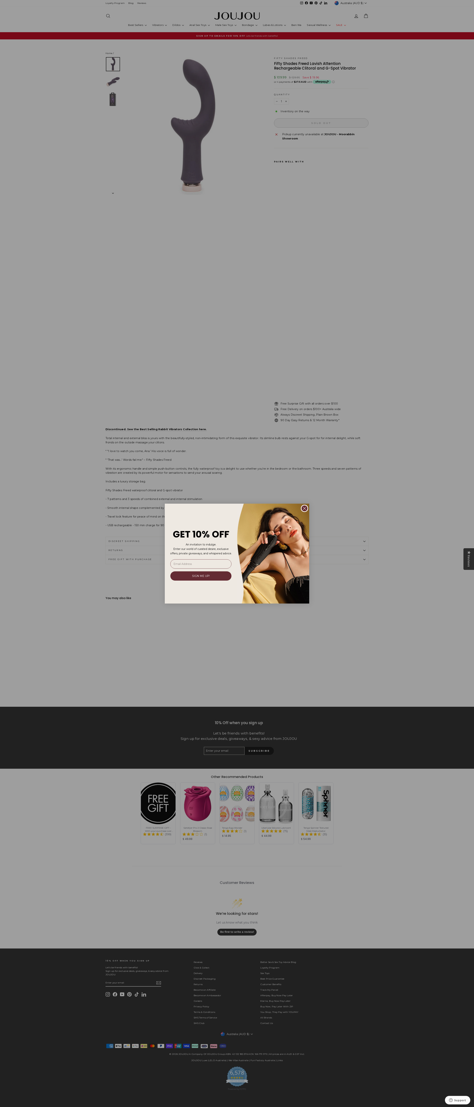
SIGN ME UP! (201, 576)
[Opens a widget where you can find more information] (457, 1100)
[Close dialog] (304, 508)
